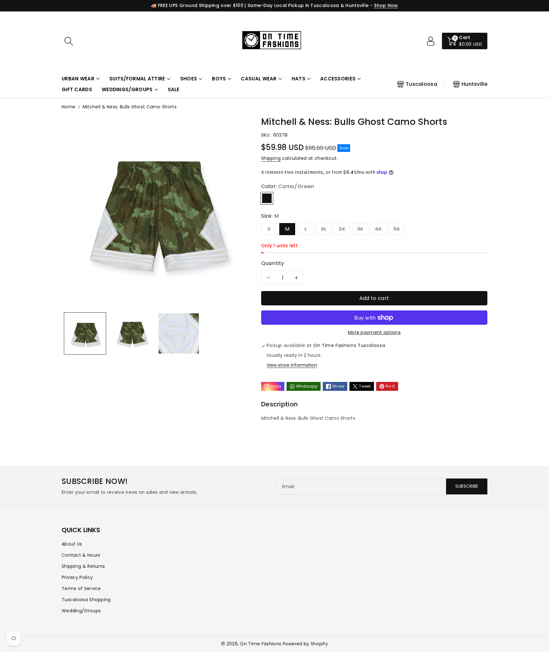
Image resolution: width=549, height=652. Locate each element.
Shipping (271, 158)
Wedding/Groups (81, 611)
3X (360, 229)
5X (396, 229)
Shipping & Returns (83, 566)
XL (324, 229)
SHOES (188, 78)
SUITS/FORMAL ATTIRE (137, 78)
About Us (72, 544)
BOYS (219, 78)
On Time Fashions (260, 644)
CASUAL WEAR (258, 78)
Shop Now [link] (386, 5)
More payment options (374, 332)
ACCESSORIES (338, 78)
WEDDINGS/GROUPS (127, 89)
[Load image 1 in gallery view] (85, 333)
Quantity (272, 263)
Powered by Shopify (305, 644)
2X (342, 229)
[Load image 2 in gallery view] (131, 333)
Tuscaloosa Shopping (86, 599)
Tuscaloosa (421, 84)
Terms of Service (81, 588)
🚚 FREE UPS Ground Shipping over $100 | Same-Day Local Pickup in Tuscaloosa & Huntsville (260, 5)
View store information (292, 365)
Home (68, 107)
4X (378, 229)
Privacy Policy (77, 577)
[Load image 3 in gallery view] (179, 333)
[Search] (69, 41)
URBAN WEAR (78, 78)
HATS (298, 78)
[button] (81, 79)
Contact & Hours (81, 555)
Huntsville (474, 84)
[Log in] (430, 41)
